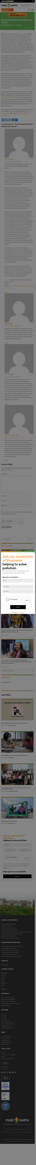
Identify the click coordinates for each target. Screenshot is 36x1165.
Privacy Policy (21, 612)
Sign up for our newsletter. (10, 577)
